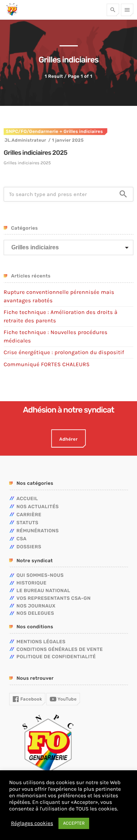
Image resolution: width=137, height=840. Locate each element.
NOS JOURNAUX (36, 606)
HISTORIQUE (31, 583)
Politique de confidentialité (56, 657)
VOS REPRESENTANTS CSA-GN (53, 598)
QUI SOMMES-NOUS (40, 575)
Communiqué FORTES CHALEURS (47, 364)
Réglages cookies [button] (32, 823)
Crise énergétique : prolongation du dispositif (64, 352)
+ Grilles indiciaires (80, 131)
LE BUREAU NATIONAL (43, 591)
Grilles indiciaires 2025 (35, 153)
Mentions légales (40, 642)
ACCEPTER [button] (74, 823)
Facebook (30, 699)
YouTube (67, 699)
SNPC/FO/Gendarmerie (32, 131)
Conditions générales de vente (59, 649)
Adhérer (68, 439)
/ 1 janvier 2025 (66, 140)
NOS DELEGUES (35, 613)
